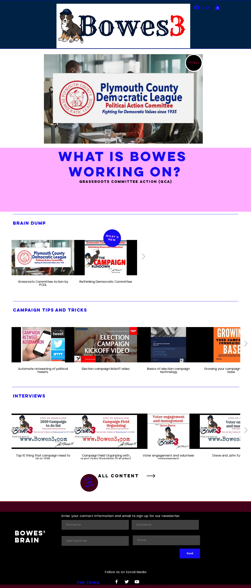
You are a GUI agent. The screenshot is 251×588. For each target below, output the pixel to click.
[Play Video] (123, 98)
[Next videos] (143, 256)
